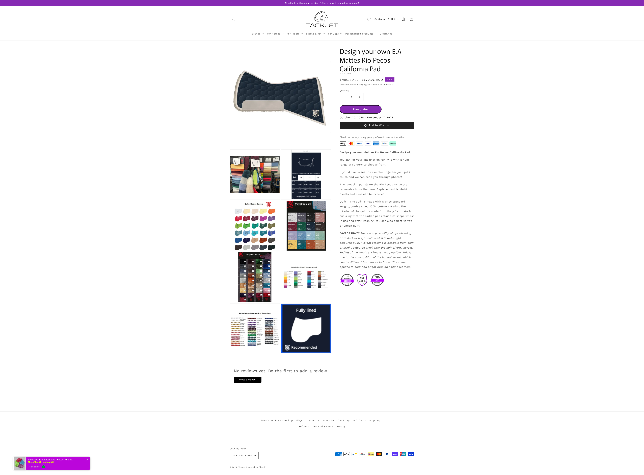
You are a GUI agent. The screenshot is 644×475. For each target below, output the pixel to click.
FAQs (299, 420)
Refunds (304, 426)
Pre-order (360, 109)
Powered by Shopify (256, 467)
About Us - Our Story (336, 420)
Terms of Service (322, 426)
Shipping (362, 84)
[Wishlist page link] (368, 19)
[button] (233, 19)
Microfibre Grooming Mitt (41, 462)
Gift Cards (359, 420)
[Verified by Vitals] (43, 466)
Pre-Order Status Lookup (277, 420)
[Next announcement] (413, 3)
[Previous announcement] (231, 3)
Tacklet (242, 467)
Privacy (340, 426)
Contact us (313, 420)
